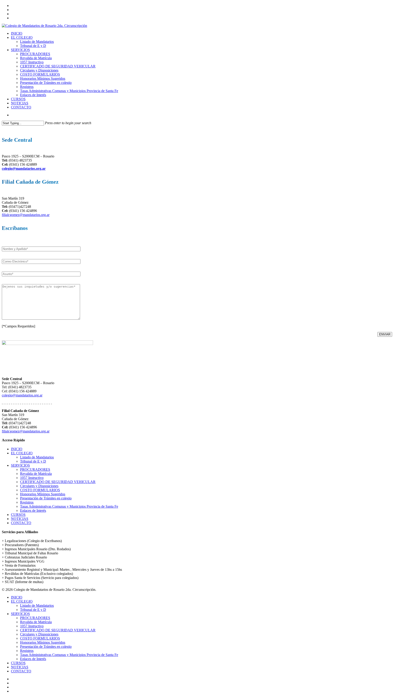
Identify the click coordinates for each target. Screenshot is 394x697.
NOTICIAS (19, 519)
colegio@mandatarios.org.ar (24, 168)
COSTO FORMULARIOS (40, 490)
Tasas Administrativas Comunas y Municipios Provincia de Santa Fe (69, 506)
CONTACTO (21, 523)
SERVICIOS (20, 465)
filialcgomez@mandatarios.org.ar (25, 215)
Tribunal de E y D (33, 461)
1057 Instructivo (32, 478)
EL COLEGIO (22, 453)
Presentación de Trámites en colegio (46, 498)
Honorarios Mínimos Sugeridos (42, 494)
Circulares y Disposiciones (39, 486)
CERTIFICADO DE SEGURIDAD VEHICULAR (58, 482)
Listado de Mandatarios (37, 457)
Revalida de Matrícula (36, 474)
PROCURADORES (35, 469)
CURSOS (18, 515)
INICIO (16, 449)
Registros (27, 502)
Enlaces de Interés (33, 510)
